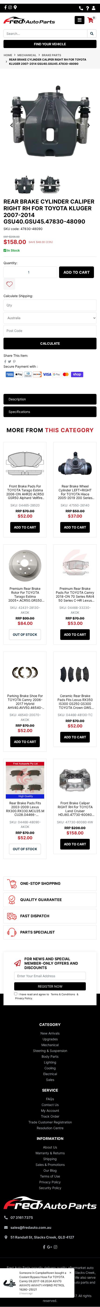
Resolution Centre (50, 1128)
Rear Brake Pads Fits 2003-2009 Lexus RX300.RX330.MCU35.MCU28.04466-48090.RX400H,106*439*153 (25, 812)
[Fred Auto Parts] (29, 20)
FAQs (50, 1099)
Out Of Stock (25, 634)
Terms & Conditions (63, 994)
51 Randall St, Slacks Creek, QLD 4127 (42, 1237)
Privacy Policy (23, 998)
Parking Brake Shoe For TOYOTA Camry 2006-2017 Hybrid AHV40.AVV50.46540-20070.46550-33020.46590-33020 (25, 705)
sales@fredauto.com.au (30, 1227)
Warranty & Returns (50, 1153)
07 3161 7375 (21, 1217)
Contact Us (50, 1105)
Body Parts (50, 1056)
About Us (50, 1147)
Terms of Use (50, 1176)
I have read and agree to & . (46, 996)
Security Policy (50, 1188)
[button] (9, 284)
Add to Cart (76, 272)
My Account (50, 1110)
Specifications (19, 412)
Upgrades (50, 1039)
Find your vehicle (50, 44)
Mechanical (50, 1045)
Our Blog (50, 1170)
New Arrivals (50, 1033)
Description (17, 399)
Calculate (50, 343)
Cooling (50, 1068)
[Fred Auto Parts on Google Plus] (15, 7)
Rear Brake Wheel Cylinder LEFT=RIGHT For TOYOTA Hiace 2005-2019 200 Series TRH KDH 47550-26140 (75, 494)
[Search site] (92, 33)
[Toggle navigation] (79, 20)
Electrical (50, 1074)
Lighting (50, 1062)
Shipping (50, 1159)
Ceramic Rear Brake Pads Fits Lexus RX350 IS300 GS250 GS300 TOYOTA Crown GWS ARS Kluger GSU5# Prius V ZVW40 (75, 705)
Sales (50, 1080)
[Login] (94, 8)
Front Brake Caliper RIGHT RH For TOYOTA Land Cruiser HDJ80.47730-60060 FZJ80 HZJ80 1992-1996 (75, 812)
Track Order (50, 1116)
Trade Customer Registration (50, 1122)
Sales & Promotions (50, 1165)
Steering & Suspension (50, 1051)
